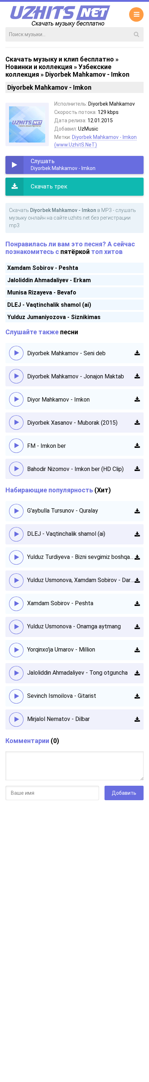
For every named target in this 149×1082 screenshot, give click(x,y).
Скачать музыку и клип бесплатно (59, 59)
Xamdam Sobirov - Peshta (42, 267)
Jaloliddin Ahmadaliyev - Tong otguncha (77, 672)
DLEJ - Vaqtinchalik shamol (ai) (49, 304)
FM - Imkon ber (46, 445)
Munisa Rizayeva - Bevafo (41, 292)
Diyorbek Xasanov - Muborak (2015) (72, 422)
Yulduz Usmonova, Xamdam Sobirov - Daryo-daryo (81, 580)
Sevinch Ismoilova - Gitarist (61, 695)
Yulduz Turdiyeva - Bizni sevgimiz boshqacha (81, 556)
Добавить (124, 793)
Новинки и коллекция (38, 67)
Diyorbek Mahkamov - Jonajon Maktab (75, 376)
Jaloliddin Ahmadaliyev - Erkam (49, 280)
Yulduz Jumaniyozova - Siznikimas (54, 317)
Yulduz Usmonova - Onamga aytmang (74, 626)
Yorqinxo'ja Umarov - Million (61, 649)
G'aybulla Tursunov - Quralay (62, 510)
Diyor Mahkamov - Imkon (58, 399)
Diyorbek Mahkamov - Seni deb (66, 353)
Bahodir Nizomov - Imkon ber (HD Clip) (75, 469)
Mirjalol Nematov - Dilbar (58, 719)
